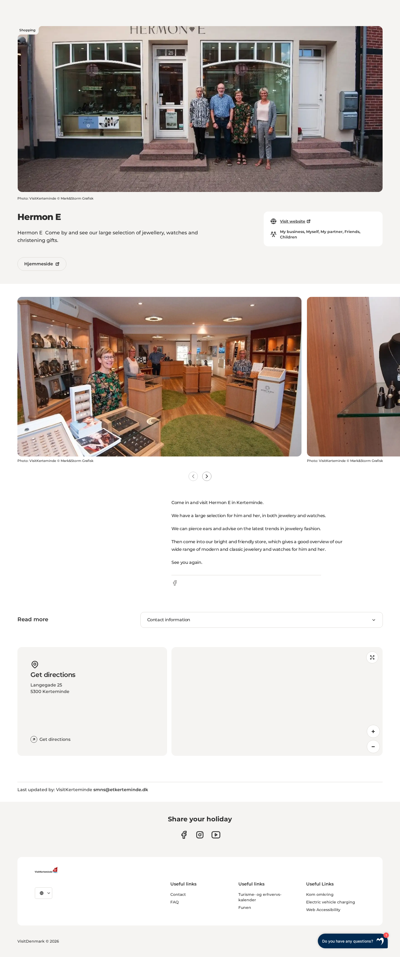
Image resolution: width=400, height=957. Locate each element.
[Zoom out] (373, 746)
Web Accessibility (323, 909)
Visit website (292, 221)
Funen (244, 907)
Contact (178, 894)
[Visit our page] (184, 835)
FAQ (174, 902)
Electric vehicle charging (330, 902)
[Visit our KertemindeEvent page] (216, 835)
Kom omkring (320, 894)
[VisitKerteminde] (47, 870)
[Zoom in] (373, 731)
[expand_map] (372, 657)
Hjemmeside (38, 263)
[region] (277, 701)
